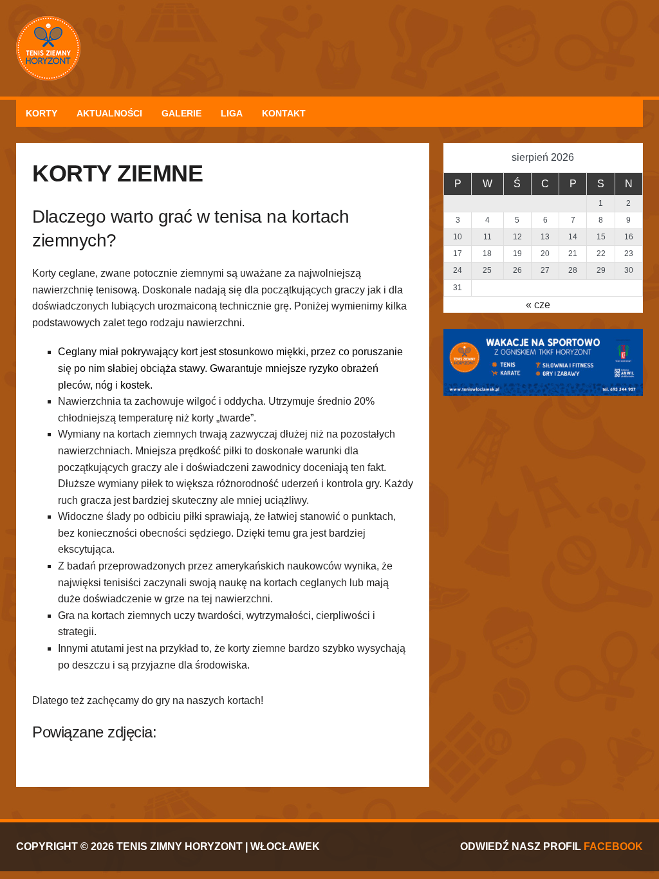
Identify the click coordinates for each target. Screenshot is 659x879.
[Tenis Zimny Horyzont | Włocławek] (329, 48)
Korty (41, 113)
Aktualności (109, 113)
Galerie (181, 113)
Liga (232, 113)
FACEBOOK (613, 846)
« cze (538, 304)
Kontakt (284, 113)
